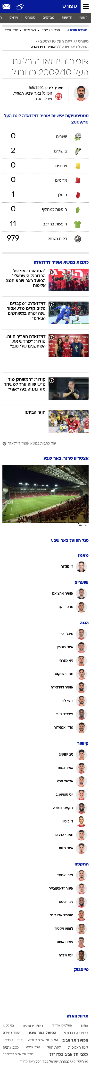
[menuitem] (67, 18)
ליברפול (8, 1040)
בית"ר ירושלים (33, 1026)
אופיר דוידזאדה (43, 47)
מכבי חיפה (11, 30)
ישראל (83, 525)
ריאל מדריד (27, 1061)
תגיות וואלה (78, 1016)
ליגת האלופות (78, 1047)
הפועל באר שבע (75, 47)
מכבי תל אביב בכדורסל (18, 1054)
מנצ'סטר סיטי (79, 1061)
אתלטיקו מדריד (62, 1025)
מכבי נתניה (11, 1047)
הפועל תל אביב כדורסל (43, 1040)
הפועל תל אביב (75, 1041)
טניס (20, 1040)
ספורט (69, 6)
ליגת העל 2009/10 (56, 42)
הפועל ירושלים (12, 1032)
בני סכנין (8, 1025)
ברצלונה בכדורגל (75, 1033)
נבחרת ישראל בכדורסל (52, 1061)
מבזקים (48, 18)
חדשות (67, 18)
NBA (84, 1026)
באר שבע (30, 30)
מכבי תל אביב (51, 30)
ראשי (83, 18)
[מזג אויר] (20, 6)
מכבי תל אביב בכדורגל (69, 1055)
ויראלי (13, 18)
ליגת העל (54, 1047)
